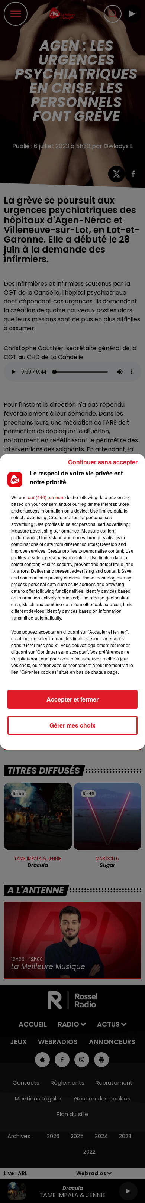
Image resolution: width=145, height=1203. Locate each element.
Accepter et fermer (72, 699)
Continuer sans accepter (103, 462)
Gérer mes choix (72, 725)
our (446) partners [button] (46, 497)
